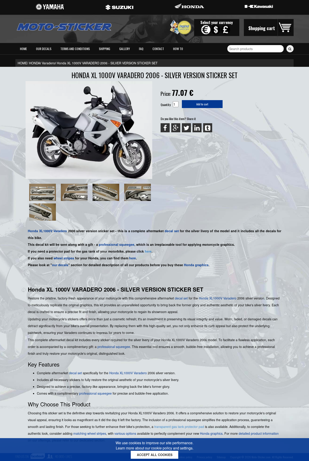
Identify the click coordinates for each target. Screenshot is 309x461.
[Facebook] (165, 127)
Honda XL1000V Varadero (128, 373)
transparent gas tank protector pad (179, 426)
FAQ (141, 48)
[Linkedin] (197, 127)
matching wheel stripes (89, 433)
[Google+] (175, 127)
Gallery (124, 48)
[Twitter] (186, 127)
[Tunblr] (207, 127)
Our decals (43, 48)
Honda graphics (196, 265)
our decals (60, 265)
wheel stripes (64, 258)
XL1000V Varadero (53, 231)
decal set (172, 231)
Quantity (166, 104)
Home (23, 48)
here (148, 251)
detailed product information (259, 433)
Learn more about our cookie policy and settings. (154, 448)
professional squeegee (116, 244)
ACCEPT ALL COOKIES (154, 454)
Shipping (104, 48)
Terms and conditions (75, 48)
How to (178, 48)
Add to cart (202, 104)
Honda (33, 231)
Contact (158, 48)
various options (125, 433)
